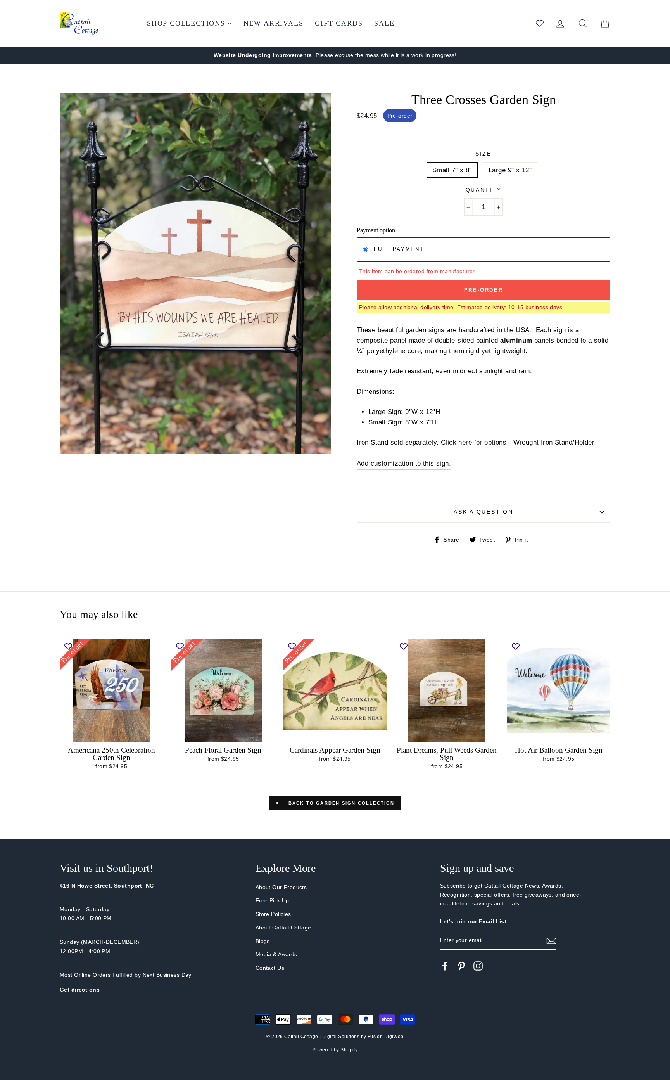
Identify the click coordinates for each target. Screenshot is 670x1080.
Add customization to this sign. (404, 463)
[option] (335, 55)
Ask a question (483, 512)
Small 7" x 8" (452, 170)
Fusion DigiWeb (386, 1036)
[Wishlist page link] (540, 23)
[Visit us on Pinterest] (461, 966)
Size (483, 154)
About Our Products (281, 887)
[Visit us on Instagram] (478, 966)
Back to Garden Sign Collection (340, 803)
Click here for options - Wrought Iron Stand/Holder (519, 442)
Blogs (263, 941)
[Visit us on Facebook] (444, 966)
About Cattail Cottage (283, 927)
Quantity (484, 190)
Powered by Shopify (335, 1049)
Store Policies (273, 914)
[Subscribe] (551, 940)
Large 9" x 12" (510, 170)
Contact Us (270, 968)
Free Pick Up (272, 900)
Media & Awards (276, 954)
